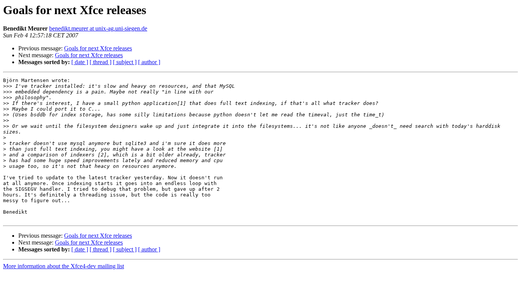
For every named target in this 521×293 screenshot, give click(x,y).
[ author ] (149, 62)
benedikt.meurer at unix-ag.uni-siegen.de (98, 28)
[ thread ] (100, 62)
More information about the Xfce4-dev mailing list (63, 266)
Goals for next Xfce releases (98, 48)
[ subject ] (125, 62)
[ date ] (79, 62)
